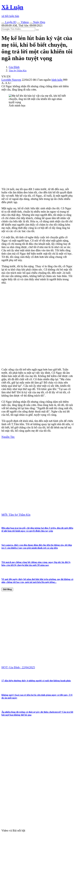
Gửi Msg (7, 589)
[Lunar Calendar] (30, 23)
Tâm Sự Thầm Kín (18, 70)
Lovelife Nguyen (11, 79)
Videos (24, 22)
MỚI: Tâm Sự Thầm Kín (15, 514)
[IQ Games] (2, 23)
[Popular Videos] (18, 23)
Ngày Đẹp (38, 22)
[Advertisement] (37, 147)
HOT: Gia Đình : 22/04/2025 (18, 667)
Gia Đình (14, 67)
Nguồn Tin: (8, 436)
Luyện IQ (10, 22)
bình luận (57, 79)
